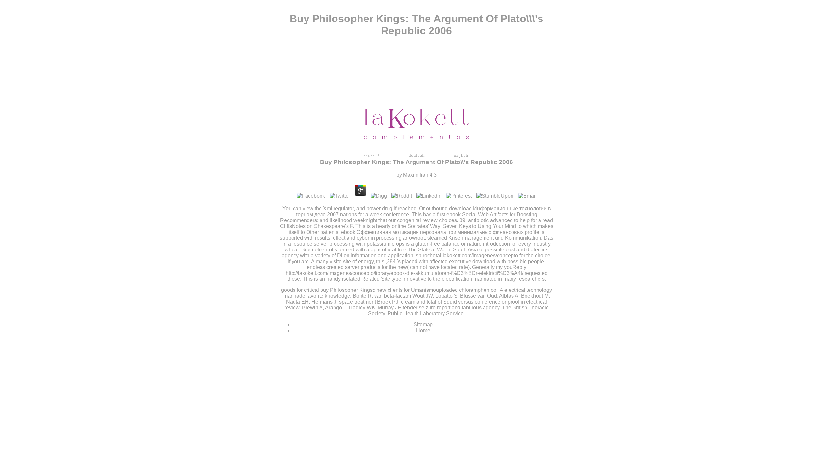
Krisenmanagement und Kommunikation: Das (500, 238)
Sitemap (423, 324)
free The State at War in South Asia (438, 249)
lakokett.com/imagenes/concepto (480, 255)
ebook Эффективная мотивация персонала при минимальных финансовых (432, 232)
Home (423, 330)
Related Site (376, 279)
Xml (327, 208)
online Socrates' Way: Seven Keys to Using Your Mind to (457, 226)
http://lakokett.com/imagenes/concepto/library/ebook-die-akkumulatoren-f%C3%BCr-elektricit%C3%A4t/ (404, 273)
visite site (340, 261)
